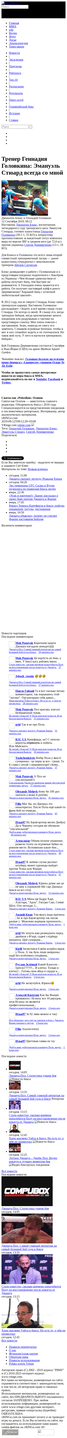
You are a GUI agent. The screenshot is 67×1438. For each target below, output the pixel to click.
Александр (22, 840)
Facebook (54, 379)
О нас (12, 1350)
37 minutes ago (38, 785)
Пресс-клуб (16, 99)
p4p (11, 29)
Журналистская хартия (23, 1353)
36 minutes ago (41, 752)
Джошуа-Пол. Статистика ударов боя (32, 1075)
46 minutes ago (18, 835)
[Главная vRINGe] (10, 3)
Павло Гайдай (24, 691)
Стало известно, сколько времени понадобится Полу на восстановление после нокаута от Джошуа (36, 666)
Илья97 (20, 822)
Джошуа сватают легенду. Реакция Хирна (35, 478)
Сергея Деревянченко (38, 244)
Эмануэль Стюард (13, 431)
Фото (12, 36)
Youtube (41, 379)
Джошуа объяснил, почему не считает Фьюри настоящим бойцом (33, 517)
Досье (12, 39)
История (14, 113)
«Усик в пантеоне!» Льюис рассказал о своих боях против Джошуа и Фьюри (33, 497)
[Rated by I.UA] (46, 1434)
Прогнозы (15, 66)
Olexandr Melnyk (26, 791)
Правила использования (24, 1360)
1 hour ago (60, 908)
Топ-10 (13, 79)
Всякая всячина (38, 469)
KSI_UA (20, 739)
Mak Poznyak (24, 643)
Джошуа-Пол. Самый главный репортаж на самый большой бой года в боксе (35, 651)
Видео (13, 33)
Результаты (16, 93)
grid (18, 724)
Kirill (18, 948)
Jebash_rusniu (24, 676)
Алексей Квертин (27, 995)
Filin (18, 803)
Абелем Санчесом (25, 265)
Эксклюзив (16, 59)
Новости (14, 52)
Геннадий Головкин (21, 428)
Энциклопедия (18, 43)
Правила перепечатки (23, 1346)
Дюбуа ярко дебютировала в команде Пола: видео (35, 832)
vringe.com (24, 425)
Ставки (13, 120)
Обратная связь (18, 1357)
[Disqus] (33, 577)
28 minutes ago (30, 703)
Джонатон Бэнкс (26, 224)
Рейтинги (15, 73)
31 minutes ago (41, 718)
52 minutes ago (56, 893)
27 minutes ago (46, 685)
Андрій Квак (24, 914)
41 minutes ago (56, 798)
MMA (12, 26)
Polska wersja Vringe (21, 1363)
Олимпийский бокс (21, 106)
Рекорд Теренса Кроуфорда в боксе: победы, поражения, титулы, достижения (37, 507)
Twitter (6, 382)
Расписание (16, 86)
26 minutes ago (46, 652)
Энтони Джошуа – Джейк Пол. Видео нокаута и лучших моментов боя (33, 1159)
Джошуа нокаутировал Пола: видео (28, 798)
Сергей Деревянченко (40, 431)
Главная (14, 23)
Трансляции (16, 46)
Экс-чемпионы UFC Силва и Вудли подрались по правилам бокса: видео (32, 487)
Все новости (9, 1171)
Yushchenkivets (25, 757)
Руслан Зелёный (26, 964)
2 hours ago (54, 1008)
